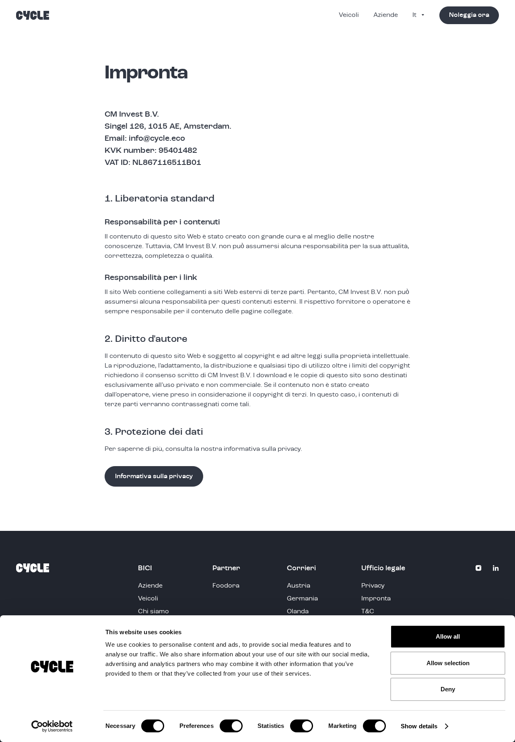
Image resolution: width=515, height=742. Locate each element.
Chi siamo (153, 611)
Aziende (385, 15)
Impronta (376, 599)
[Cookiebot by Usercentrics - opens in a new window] (52, 726)
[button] (418, 15)
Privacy (373, 586)
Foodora (225, 586)
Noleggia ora (469, 15)
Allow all (448, 636)
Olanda (298, 611)
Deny (448, 689)
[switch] (231, 725)
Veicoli (349, 15)
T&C (367, 611)
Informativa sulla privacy (154, 476)
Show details (419, 726)
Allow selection (448, 663)
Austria (298, 586)
